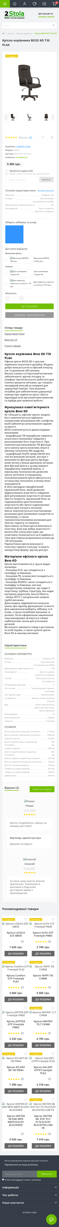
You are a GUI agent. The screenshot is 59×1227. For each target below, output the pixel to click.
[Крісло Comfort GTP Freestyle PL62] (15, 967)
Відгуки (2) (11, 339)
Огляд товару (14, 327)
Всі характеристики (46, 190)
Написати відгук (42, 789)
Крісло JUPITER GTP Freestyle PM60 (16, 1024)
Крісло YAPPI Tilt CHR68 (43, 977)
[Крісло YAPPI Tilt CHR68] (43, 967)
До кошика (29, 306)
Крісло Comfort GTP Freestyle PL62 (16, 978)
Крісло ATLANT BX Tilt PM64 (16, 1068)
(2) (30, 137)
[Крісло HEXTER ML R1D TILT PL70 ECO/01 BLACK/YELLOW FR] (43, 1106)
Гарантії (19, 1179)
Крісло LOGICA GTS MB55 (16, 934)
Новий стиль (23, 146)
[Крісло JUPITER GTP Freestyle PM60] (15, 1013)
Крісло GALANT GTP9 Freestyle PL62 (43, 1070)
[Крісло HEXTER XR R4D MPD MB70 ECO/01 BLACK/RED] (15, 1106)
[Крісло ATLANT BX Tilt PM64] (15, 1059)
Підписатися (46, 1174)
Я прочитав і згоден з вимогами (23, 1179)
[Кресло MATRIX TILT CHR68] (43, 1013)
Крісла (10, 33)
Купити (46, 179)
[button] (24, 4)
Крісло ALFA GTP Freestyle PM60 (43, 934)
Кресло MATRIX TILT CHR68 (43, 1023)
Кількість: (11, 293)
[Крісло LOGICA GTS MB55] (15, 925)
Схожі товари (13, 346)
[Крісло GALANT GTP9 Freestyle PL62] (43, 1059)
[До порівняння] (25, 924)
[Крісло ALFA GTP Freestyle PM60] (43, 925)
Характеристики (15, 333)
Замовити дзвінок (46, 16)
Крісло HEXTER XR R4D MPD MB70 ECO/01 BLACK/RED (16, 1120)
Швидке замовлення (29, 315)
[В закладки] (25, 919)
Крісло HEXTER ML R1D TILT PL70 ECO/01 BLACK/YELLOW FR (43, 1122)
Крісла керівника (24, 33)
